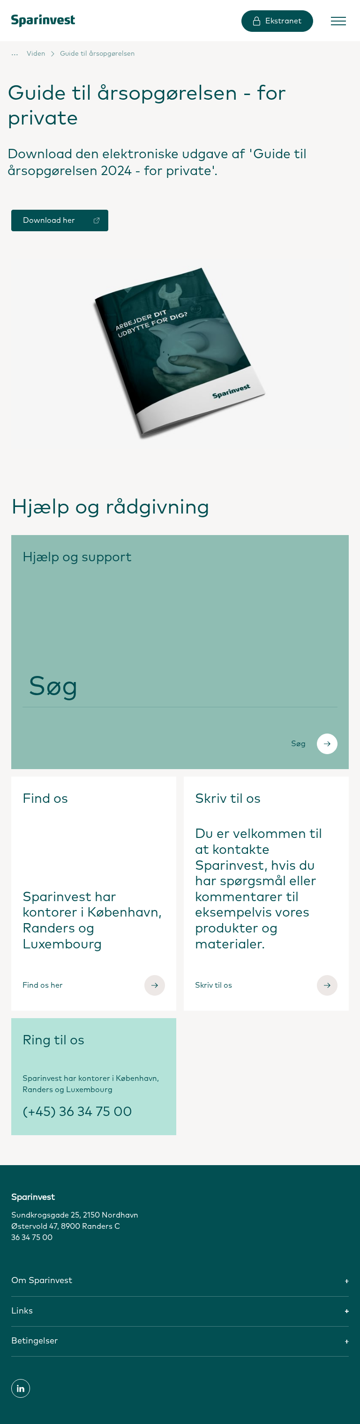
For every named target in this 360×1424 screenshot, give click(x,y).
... (14, 53)
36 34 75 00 (31, 1237)
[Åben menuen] (338, 21)
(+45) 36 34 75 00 (77, 1112)
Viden (36, 54)
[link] (50, 21)
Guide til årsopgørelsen (97, 54)
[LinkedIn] (20, 1388)
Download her (49, 220)
